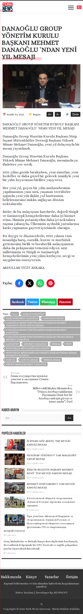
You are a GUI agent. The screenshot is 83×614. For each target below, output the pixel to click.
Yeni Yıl (10, 360)
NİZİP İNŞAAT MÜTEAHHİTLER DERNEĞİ (27, 348)
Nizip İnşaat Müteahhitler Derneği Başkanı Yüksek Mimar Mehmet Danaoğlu (41, 354)
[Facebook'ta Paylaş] (19, 283)
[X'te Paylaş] (30, 283)
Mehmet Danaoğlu (35, 344)
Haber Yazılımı (24, 592)
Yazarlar (52, 577)
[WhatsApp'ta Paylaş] (40, 283)
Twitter (32, 302)
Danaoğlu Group (53, 318)
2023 (15, 314)
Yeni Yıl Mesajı (29, 360)
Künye (31, 577)
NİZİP (68, 344)
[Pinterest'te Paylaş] (51, 283)
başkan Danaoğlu (33, 314)
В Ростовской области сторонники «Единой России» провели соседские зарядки (51, 502)
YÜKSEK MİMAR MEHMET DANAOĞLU (26, 364)
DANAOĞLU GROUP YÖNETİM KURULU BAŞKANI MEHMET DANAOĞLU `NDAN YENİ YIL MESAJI (36, 324)
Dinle (75, 114)
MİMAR (56, 344)
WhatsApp (48, 302)
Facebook (18, 302)
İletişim (72, 577)
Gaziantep (12, 344)
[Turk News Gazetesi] (7, 6)
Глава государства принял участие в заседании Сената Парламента (29, 378)
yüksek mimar (52, 360)
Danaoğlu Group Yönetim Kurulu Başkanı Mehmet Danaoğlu (36, 331)
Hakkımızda (11, 577)
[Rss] (41, 604)
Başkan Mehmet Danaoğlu (22, 318)
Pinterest (65, 302)
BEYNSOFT (60, 592)
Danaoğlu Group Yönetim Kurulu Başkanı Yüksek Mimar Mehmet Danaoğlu (39, 338)
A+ (50, 114)
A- (57, 114)
